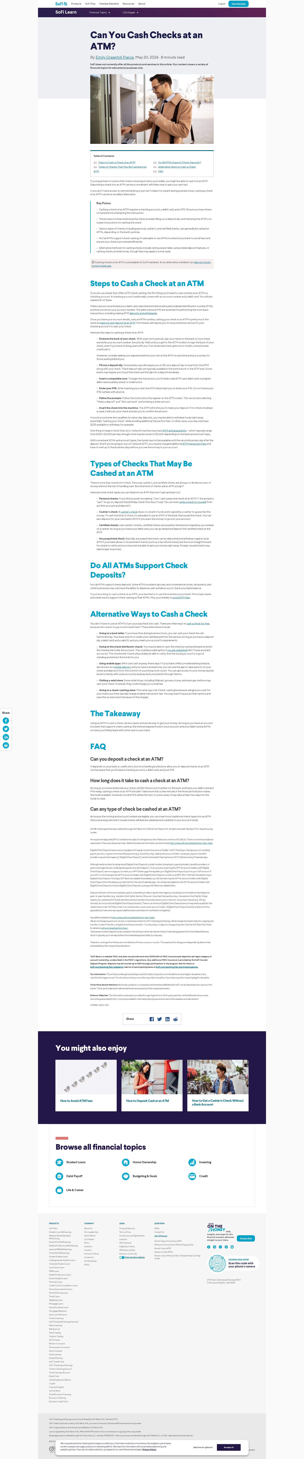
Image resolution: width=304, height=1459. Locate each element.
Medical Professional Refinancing (63, 1245)
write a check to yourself (192, 502)
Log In (221, 3)
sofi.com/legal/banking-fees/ (114, 928)
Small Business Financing (60, 1394)
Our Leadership (91, 1232)
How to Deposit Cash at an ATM (167, 1241)
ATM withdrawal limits (174, 430)
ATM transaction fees (194, 443)
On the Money (90, 1261)
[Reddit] (175, 1019)
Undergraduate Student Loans (62, 1260)
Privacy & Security (127, 1228)
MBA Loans (54, 1271)
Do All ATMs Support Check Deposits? (179, 162)
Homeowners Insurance (59, 1347)
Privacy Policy (149, 1449)
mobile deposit (122, 667)
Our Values (89, 1239)
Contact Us (89, 1257)
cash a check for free (198, 623)
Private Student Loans (58, 1256)
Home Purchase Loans (59, 1307)
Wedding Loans (56, 1300)
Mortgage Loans (56, 1303)
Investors (88, 1246)
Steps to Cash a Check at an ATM (116, 162)
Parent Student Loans (58, 1278)
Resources (128, 3)
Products (76, 3)
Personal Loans (55, 1282)
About (141, 3)
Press (86, 1243)
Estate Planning (56, 1358)
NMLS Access (125, 1243)
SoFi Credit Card (56, 1361)
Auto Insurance (55, 1351)
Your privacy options (135, 1257)
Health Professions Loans (60, 1275)
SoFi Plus (90, 3)
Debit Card (54, 1376)
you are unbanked (177, 650)
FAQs (86, 1264)
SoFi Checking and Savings (61, 1365)
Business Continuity (128, 1253)
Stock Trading (55, 1332)
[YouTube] (232, 1247)
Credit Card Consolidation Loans (63, 1285)
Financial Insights (56, 1387)
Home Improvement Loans (60, 1289)
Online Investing (56, 1318)
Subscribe (246, 1238)
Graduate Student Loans (59, 1264)
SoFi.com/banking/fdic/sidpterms (106, 967)
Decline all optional (203, 1447)
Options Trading (56, 1336)
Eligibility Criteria (127, 1246)
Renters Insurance (57, 1343)
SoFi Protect (54, 1340)
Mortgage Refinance (58, 1311)
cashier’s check (129, 511)
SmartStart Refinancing (59, 1253)
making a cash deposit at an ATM (117, 322)
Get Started (238, 3)
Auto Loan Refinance (58, 1314)
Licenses (123, 1239)
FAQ (160, 171)
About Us (88, 1228)
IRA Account (54, 1329)
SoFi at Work (54, 1391)
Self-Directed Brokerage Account (63, 1322)
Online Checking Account (60, 1369)
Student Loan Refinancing (60, 1232)
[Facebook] (151, 1019)
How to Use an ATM (162, 1248)
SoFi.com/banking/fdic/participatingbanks (177, 967)
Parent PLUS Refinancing (60, 1242)
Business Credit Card (58, 1401)
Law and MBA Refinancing (60, 1249)
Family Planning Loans (58, 1293)
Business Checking (57, 1398)
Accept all (229, 1447)
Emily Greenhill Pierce (115, 57)
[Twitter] (159, 1019)
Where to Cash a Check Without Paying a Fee (173, 1244)
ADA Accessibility (127, 1250)
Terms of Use (125, 1232)
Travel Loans (54, 1296)
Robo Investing (55, 1325)
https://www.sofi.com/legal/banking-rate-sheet (191, 843)
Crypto (52, 1383)
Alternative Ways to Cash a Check (177, 166)
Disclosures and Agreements (132, 1235)
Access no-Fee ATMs (163, 1252)
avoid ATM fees (181, 597)
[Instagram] (226, 1247)
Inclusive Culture (91, 1253)
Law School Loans (56, 1267)
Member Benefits (109, 3)
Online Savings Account (59, 1372)
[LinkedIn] (167, 1019)
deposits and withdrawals (143, 313)
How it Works (90, 1235)
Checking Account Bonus (60, 1380)
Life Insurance (55, 1354)
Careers (88, 1250)
